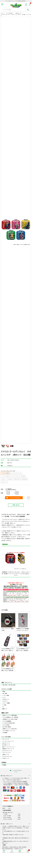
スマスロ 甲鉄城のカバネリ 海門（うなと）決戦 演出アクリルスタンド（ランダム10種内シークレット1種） (22, 649)
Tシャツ (4, 697)
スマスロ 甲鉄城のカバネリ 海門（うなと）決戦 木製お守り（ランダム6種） (7, 669)
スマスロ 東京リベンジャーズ (8, 730)
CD (3, 707)
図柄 (24, 476)
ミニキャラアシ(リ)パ (16, 473)
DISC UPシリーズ (6, 743)
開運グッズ (4, 708)
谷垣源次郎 (24, 479)
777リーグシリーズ (6, 752)
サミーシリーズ (5, 739)
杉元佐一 (4, 479)
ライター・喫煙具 (6, 703)
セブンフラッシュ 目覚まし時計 (7, 629)
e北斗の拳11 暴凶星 (6, 727)
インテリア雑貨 (5, 695)
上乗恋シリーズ (5, 754)
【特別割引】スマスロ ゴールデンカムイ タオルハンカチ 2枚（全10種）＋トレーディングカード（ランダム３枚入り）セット (16, 573)
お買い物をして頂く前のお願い (9, 685)
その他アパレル (5, 699)
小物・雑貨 (4, 693)
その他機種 (4, 732)
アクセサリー (5, 701)
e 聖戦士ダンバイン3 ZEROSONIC (9, 728)
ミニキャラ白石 (5, 476)
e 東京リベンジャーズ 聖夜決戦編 (9, 715)
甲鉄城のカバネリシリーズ (8, 748)
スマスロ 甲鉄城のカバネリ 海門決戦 (10, 717)
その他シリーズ (5, 758)
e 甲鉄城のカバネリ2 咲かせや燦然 (9, 719)
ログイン (26, 5)
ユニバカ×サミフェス (7, 756)
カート (30, 4)
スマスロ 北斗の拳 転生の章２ (8, 723)
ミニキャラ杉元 (5, 473)
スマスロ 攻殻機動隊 (6, 721)
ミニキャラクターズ (15, 476)
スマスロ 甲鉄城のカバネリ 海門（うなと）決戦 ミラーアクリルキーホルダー (7, 649)
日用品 (3, 691)
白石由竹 (10, 479)
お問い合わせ (15, 505)
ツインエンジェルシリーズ (8, 741)
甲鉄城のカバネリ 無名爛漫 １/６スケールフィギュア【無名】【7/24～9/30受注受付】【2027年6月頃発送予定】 (23, 629)
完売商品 (4, 765)
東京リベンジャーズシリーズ (8, 747)
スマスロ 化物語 (5, 725)
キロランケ (4, 482)
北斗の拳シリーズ (6, 745)
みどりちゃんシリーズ (7, 750)
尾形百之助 (17, 479)
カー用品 (4, 705)
